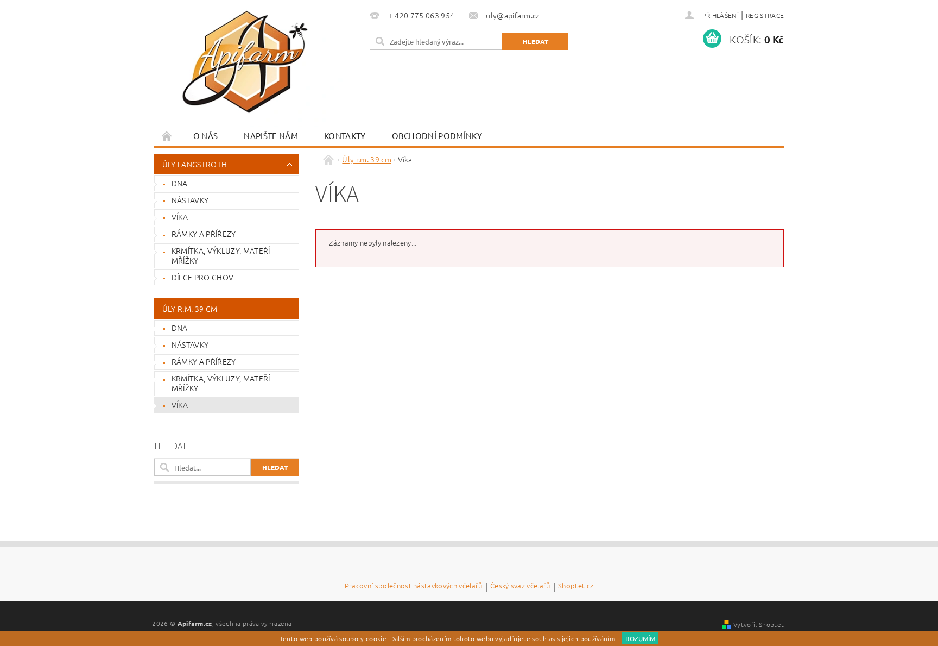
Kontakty (345, 135)
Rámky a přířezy (204, 233)
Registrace (765, 15)
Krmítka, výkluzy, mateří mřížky (221, 255)
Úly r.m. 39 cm (189, 308)
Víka (180, 216)
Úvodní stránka (167, 135)
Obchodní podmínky (437, 135)
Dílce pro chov (202, 277)
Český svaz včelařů (520, 586)
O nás (205, 135)
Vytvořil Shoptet (758, 624)
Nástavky (190, 200)
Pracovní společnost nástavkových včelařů (414, 586)
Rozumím (640, 638)
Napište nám (271, 135)
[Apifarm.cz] (245, 64)
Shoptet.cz (575, 586)
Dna (180, 183)
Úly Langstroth (194, 164)
